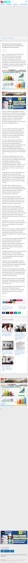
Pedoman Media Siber (20, 560)
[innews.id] (5, 1)
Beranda (8, 560)
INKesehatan (11, 38)
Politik (12, 551)
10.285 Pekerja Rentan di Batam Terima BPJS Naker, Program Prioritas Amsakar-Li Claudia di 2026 (7, 368)
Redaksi (13, 560)
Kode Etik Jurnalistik (4, 561)
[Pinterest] (17, 300)
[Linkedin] (4, 302)
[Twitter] (14, 300)
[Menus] (26, 1)
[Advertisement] (14, 21)
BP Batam (7, 551)
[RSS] (13, 302)
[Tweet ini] (7, 313)
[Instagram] (21, 300)
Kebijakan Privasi (13, 561)
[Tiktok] (10, 302)
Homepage (4, 38)
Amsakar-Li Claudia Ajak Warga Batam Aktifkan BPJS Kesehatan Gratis (7, 334)
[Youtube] (7, 302)
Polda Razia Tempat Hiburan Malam (21, 307)
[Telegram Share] (15, 313)
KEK (2, 551)
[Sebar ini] (3, 313)
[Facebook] (11, 300)
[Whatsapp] (19, 313)
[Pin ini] (11, 313)
